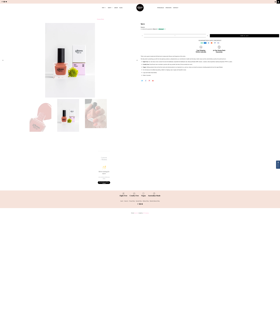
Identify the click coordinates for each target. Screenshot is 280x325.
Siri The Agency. (146, 323)
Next (103, 19)
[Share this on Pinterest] (149, 80)
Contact (175, 7)
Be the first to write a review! (104, 292)
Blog (121, 7)
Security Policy (139, 311)
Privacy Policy (132, 311)
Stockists (168, 7)
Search (121, 311)
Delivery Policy (146, 311)
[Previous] (3, 115)
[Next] (137, 115)
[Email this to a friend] (153, 80)
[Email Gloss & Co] (7, 2)
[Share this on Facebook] (145, 80)
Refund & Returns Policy (155, 311)
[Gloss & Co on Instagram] (5, 2)
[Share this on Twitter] (142, 80)
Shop (109, 7)
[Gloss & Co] (140, 7)
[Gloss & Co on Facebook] (2, 2)
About (116, 7)
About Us (126, 311)
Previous (99, 19)
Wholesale (160, 7)
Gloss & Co (136, 323)
